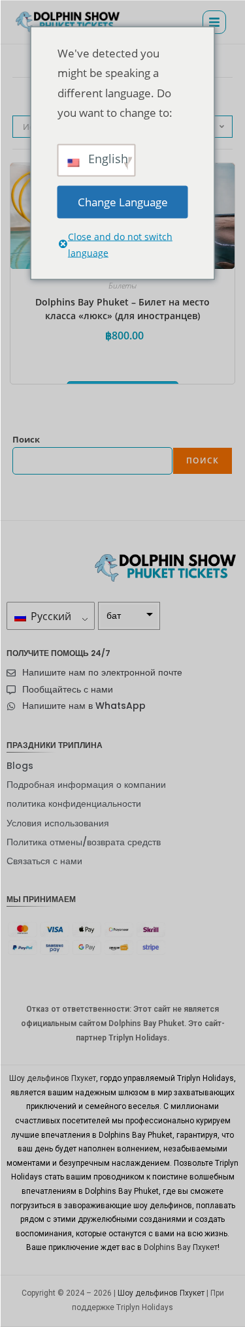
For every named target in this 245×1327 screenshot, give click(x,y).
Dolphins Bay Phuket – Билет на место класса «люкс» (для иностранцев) (122, 309)
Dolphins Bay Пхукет (181, 1247)
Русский (49, 616)
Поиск (26, 439)
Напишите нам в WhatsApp (84, 705)
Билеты (122, 285)
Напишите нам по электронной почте (102, 672)
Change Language (123, 201)
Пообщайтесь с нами (67, 689)
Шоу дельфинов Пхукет (52, 1078)
